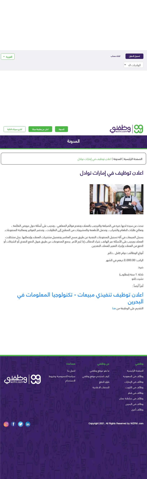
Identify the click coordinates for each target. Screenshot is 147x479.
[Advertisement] (73, 25)
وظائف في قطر (135, 392)
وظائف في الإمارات (134, 381)
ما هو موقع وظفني (99, 370)
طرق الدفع (104, 381)
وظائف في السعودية (133, 376)
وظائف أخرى (137, 409)
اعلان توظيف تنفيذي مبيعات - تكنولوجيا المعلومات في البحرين (80, 297)
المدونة (61, 129)
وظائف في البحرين (134, 403)
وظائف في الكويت (134, 387)
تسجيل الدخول (134, 56)
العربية (8, 56)
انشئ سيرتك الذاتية (14, 129)
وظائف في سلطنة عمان (131, 398)
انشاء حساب (115, 56)
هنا (114, 307)
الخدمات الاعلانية (101, 387)
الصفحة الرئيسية (133, 158)
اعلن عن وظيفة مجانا (40, 129)
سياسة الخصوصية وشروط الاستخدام (62, 378)
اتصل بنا (71, 370)
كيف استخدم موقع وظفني (95, 376)
